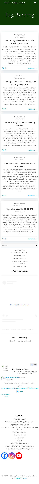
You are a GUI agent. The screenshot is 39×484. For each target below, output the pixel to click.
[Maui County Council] (5, 368)
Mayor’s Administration (19, 264)
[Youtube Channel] (18, 455)
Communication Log (19, 435)
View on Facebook (5, 394)
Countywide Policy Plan (19, 258)
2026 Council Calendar (19, 419)
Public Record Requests (19, 267)
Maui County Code (19, 255)
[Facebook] (4, 455)
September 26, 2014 (19, 205)
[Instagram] (11, 455)
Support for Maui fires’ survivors (19, 425)
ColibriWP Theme (21, 478)
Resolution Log (19, 438)
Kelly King (20, 76)
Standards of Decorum (19, 432)
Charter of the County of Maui (19, 253)
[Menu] (35, 2)
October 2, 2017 (19, 37)
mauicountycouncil (21, 329)
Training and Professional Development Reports (19, 446)
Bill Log (19, 440)
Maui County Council (14, 2)
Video (21, 391)
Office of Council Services (19, 261)
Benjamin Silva (20, 35)
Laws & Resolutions (19, 250)
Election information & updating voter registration (19, 422)
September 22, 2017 (19, 78)
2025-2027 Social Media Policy (19, 443)
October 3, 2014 (19, 160)
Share (6, 396)
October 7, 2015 (19, 119)
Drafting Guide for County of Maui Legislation (19, 449)
